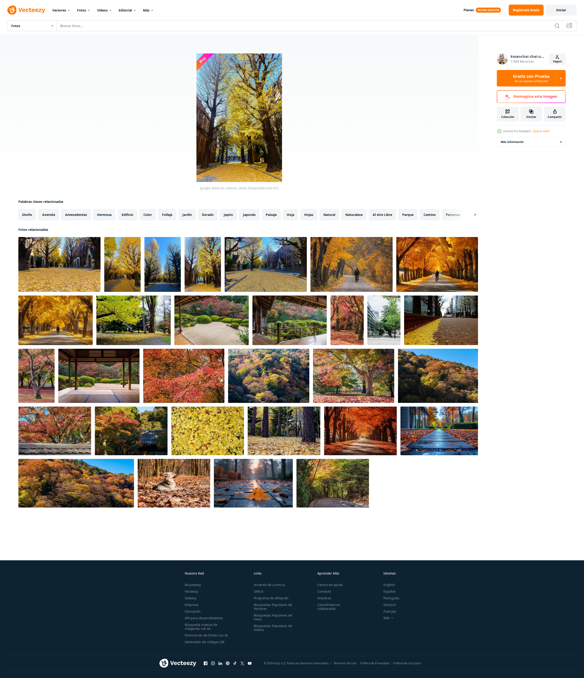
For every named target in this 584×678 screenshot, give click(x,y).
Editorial (125, 10)
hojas (308, 214)
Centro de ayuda (330, 585)
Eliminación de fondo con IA (206, 635)
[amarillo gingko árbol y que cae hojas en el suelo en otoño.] (133, 320)
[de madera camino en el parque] (439, 431)
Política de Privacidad (374, 663)
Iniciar (561, 10)
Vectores (59, 10)
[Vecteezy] (26, 10)
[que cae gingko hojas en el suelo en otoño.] (284, 431)
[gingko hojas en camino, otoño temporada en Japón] (59, 264)
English (389, 585)
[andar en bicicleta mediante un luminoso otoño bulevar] (55, 320)
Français (389, 611)
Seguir (557, 61)
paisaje (271, 214)
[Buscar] (557, 25)
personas (453, 214)
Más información (512, 142)
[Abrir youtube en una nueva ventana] (249, 663)
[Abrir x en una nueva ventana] (242, 663)
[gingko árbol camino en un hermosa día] (383, 320)
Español (389, 591)
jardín (187, 214)
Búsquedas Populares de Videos (273, 628)
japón (228, 214)
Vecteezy (191, 591)
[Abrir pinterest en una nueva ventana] (227, 663)
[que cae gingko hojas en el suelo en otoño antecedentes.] (207, 431)
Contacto (324, 591)
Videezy (190, 598)
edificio (127, 214)
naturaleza (354, 214)
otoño (27, 214)
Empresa (191, 605)
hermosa (104, 214)
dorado (208, 214)
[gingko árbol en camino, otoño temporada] (122, 264)
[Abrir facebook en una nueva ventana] (205, 663)
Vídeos (102, 10)
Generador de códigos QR (204, 642)
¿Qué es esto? (541, 131)
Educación (193, 611)
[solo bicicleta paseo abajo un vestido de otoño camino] (351, 264)
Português (391, 598)
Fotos (81, 10)
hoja (290, 214)
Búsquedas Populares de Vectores (273, 607)
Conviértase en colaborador (328, 607)
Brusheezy (193, 585)
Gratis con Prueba (531, 78)
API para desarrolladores (204, 618)
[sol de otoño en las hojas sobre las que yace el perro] (174, 483)
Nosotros (324, 598)
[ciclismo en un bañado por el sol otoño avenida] (437, 264)
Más (146, 10)
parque (408, 214)
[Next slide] (471, 214)
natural (329, 214)
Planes (469, 10)
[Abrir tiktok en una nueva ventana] (235, 663)
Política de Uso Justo (407, 663)
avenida (48, 214)
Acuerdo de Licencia (269, 585)
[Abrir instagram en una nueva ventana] (213, 663)
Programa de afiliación (271, 598)
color (147, 214)
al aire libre (382, 214)
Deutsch (389, 605)
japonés (249, 214)
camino (430, 214)
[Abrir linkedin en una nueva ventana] (220, 663)
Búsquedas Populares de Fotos (273, 617)
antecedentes (76, 214)
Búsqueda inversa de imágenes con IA (201, 626)
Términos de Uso (344, 663)
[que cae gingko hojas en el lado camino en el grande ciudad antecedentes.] (441, 320)
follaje (167, 214)
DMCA (258, 591)
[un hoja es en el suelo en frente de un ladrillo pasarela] (253, 483)
